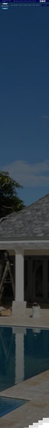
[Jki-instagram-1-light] (42, 1)
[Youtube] (44, 1)
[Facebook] (40, 1)
